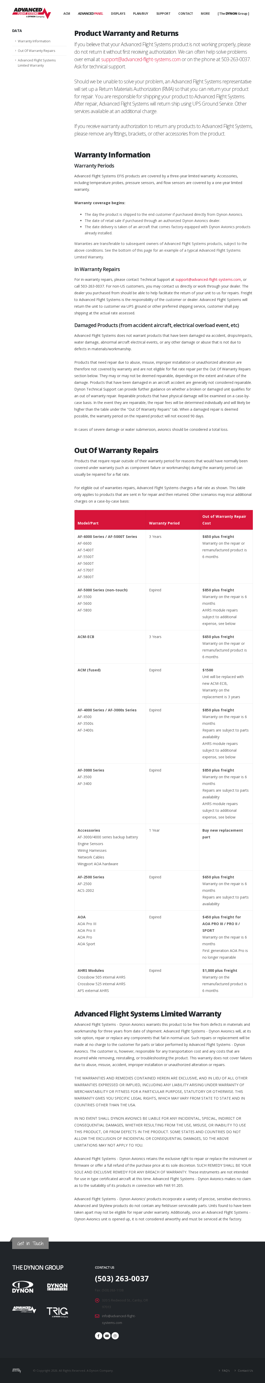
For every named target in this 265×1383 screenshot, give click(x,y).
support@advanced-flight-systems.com (141, 59)
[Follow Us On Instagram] (115, 1335)
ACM (66, 13)
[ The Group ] (233, 13)
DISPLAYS (118, 13)
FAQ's (225, 1370)
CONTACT (185, 13)
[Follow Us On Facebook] (98, 1335)
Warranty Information (34, 41)
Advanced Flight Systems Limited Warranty (37, 63)
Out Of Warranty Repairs (36, 51)
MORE (205, 13)
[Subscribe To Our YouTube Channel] (107, 1335)
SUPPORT (163, 13)
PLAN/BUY (140, 13)
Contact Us (245, 1370)
